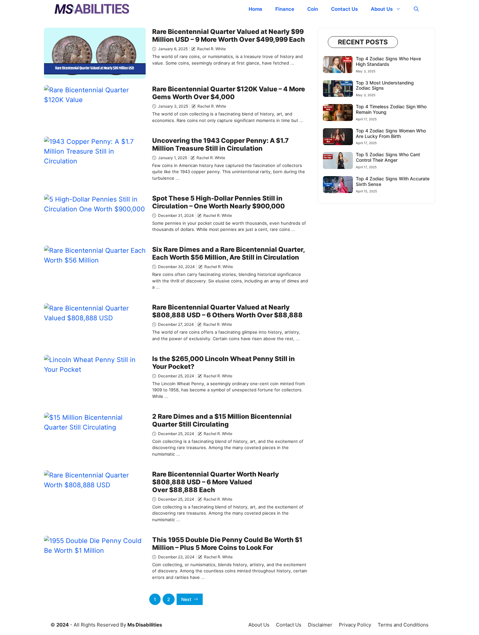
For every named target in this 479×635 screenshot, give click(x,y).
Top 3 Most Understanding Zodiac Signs (385, 85)
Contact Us (344, 9)
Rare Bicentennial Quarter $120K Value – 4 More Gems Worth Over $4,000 (228, 93)
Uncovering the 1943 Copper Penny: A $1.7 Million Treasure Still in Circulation (220, 144)
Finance (284, 9)
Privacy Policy (355, 625)
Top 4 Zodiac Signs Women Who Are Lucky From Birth (391, 133)
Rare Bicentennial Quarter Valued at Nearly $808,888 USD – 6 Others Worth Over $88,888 (227, 311)
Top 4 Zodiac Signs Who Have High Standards (388, 61)
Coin (312, 9)
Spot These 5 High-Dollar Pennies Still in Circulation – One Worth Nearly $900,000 (218, 202)
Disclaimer (320, 625)
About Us (382, 9)
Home (255, 9)
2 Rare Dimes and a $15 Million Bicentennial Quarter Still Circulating (222, 420)
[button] (416, 9)
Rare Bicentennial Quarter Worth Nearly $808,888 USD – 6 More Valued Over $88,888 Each (215, 482)
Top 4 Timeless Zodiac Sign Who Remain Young (391, 109)
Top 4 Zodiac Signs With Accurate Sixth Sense (392, 181)
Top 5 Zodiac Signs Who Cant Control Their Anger (388, 157)
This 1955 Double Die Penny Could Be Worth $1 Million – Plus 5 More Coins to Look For (227, 544)
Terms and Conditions (403, 625)
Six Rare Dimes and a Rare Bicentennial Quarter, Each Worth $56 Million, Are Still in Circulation (228, 253)
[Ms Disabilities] (92, 9)
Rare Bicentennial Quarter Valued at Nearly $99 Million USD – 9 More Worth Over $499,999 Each (228, 35)
